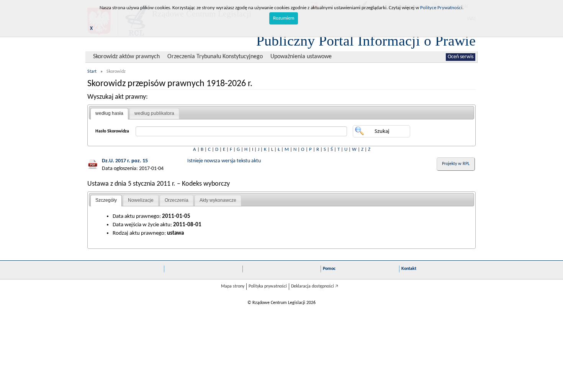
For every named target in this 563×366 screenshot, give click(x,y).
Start (92, 71)
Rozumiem (283, 18)
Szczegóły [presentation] (106, 200)
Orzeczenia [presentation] (176, 200)
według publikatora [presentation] (154, 113)
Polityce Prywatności (441, 7)
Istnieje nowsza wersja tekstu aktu (224, 161)
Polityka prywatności (268, 286)
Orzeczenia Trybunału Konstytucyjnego (215, 57)
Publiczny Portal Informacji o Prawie (366, 41)
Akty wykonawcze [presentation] (218, 200)
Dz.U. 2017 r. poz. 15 (125, 161)
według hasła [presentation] (109, 113)
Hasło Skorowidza (112, 131)
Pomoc (329, 268)
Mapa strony (232, 286)
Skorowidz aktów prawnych (126, 57)
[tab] (109, 113)
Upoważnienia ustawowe (301, 57)
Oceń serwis (460, 57)
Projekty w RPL (456, 164)
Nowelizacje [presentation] (141, 200)
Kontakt (408, 268)
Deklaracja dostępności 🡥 (314, 286)
